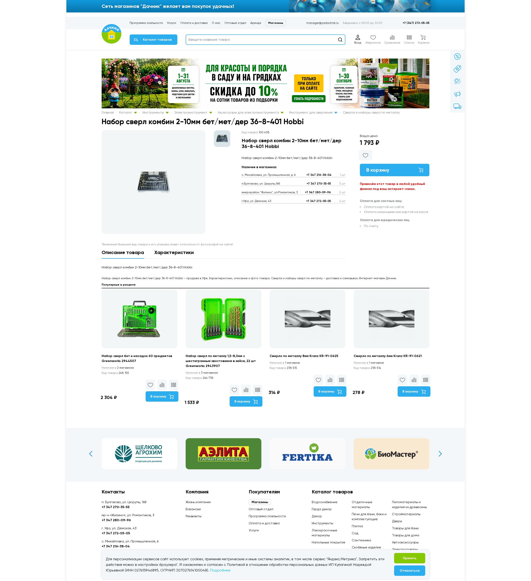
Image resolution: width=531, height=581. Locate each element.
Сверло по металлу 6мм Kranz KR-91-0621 (388, 356)
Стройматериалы (406, 514)
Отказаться (410, 570)
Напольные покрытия (328, 542)
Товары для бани (405, 528)
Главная (108, 112)
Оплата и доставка (194, 22)
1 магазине (285, 362)
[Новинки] (457, 69)
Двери (397, 521)
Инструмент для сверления (311, 112)
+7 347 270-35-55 (319, 183)
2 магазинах (118, 367)
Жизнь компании (198, 502)
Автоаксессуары (405, 542)
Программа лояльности (146, 22)
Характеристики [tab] (174, 252)
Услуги (171, 22)
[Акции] (457, 56)
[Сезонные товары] (457, 81)
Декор (317, 516)
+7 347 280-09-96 (318, 192)
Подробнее (220, 570)
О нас (216, 22)
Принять (410, 558)
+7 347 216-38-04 (318, 175)
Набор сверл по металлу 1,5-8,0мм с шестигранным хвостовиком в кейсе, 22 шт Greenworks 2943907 (221, 361)
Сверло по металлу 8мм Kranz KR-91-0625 (304, 356)
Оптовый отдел (235, 22)
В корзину (377, 170)
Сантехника (361, 540)
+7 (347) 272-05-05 (416, 23)
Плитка (357, 526)
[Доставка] (457, 106)
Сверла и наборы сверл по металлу (371, 112)
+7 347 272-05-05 (318, 201)
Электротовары (405, 549)
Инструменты (153, 112)
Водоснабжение (324, 502)
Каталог (126, 112)
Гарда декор (322, 509)
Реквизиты (193, 516)
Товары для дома (405, 535)
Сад (355, 533)
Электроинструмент (191, 112)
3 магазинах (202, 372)
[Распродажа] (457, 94)
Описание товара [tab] (123, 252)
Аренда (255, 22)
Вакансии (193, 509)
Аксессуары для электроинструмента (249, 112)
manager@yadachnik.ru (322, 22)
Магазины (275, 23)
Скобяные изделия (366, 547)
